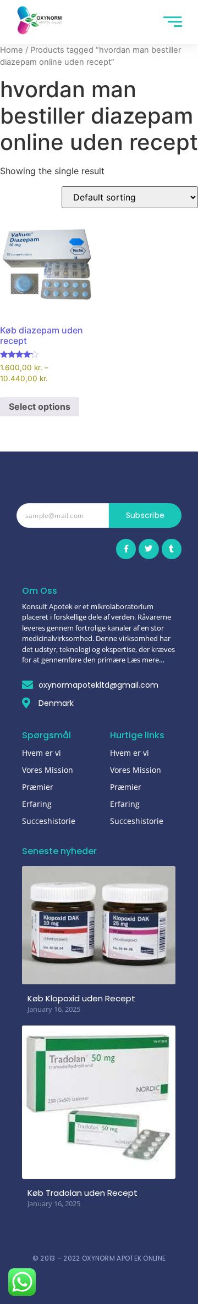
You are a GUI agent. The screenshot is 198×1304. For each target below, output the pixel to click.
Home (11, 50)
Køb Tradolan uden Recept (83, 1193)
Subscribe (145, 515)
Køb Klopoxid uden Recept (81, 998)
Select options (39, 406)
